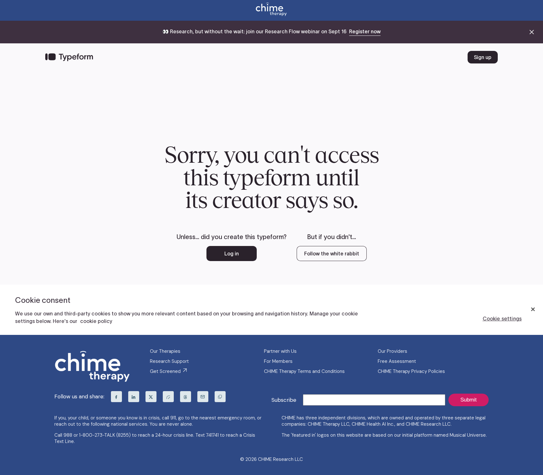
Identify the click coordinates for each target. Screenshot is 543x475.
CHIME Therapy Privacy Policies (411, 371)
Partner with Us (280, 351)
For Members (278, 361)
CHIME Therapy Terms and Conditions (304, 371)
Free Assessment (397, 361)
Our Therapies (165, 351)
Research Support (169, 361)
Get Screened (166, 371)
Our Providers (392, 351)
